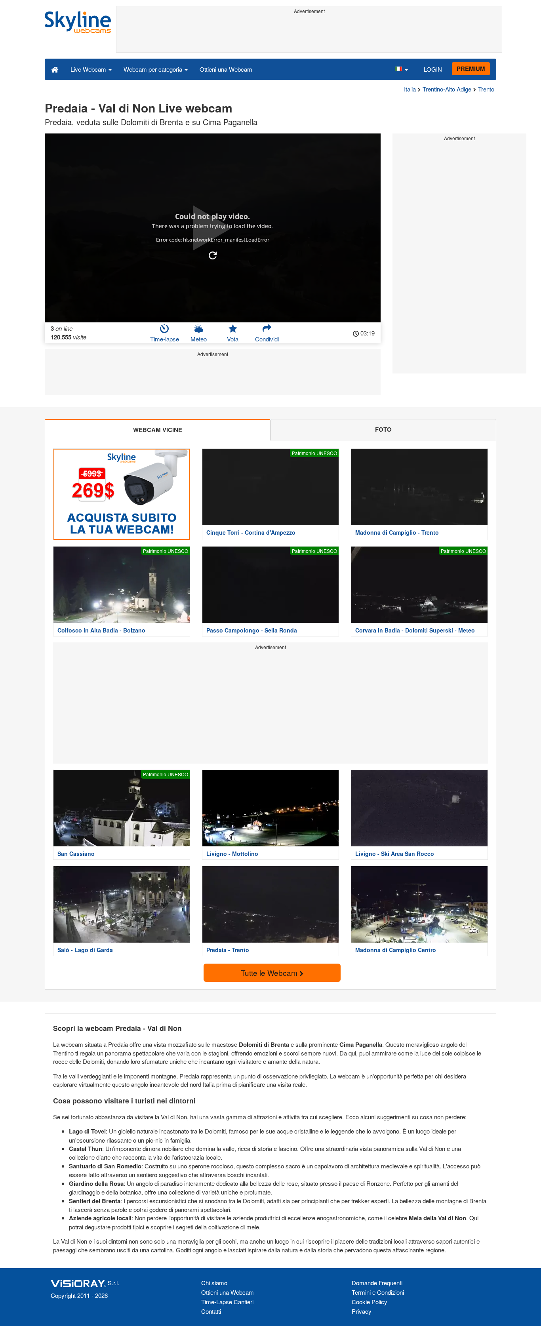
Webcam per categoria (154, 69)
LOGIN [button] (433, 69)
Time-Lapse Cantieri (227, 1301)
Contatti (211, 1311)
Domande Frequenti (377, 1282)
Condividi (267, 339)
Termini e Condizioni (378, 1292)
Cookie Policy (369, 1301)
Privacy (361, 1311)
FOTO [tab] (383, 429)
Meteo (198, 339)
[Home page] (55, 69)
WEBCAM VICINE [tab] (157, 429)
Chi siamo (214, 1282)
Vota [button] (232, 339)
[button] (401, 69)
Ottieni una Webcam (226, 69)
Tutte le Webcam (270, 972)
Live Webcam (89, 69)
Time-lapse (164, 339)
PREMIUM (471, 68)
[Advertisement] (309, 34)
